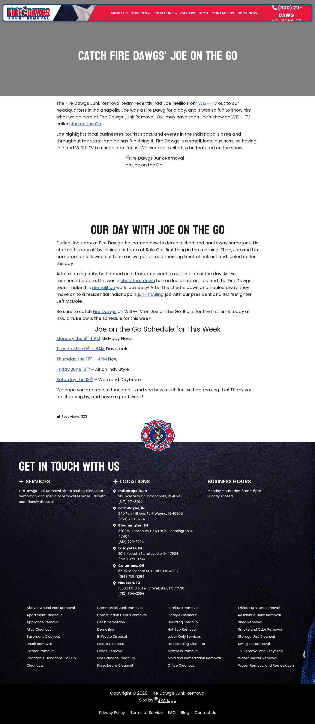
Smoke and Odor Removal (260, 629)
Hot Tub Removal (182, 629)
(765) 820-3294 (131, 559)
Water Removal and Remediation (266, 665)
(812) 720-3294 (131, 541)
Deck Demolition (111, 622)
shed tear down (138, 281)
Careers (187, 13)
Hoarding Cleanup (183, 622)
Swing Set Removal (254, 643)
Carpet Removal (40, 651)
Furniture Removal (183, 607)
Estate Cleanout (110, 643)
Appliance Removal (43, 622)
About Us (119, 13)
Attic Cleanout (39, 629)
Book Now (247, 13)
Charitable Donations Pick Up (51, 658)
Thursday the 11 (72, 359)
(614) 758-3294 (131, 576)
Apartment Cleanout (44, 615)
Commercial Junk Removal (119, 607)
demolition (103, 287)
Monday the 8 (71, 338)
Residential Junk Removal (259, 615)
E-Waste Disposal (112, 636)
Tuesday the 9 (71, 349)
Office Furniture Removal (259, 607)
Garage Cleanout (182, 615)
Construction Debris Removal (122, 615)
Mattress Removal (183, 651)
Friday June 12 (71, 369)
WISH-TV (207, 103)
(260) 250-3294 (131, 519)
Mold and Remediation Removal (194, 658)
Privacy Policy (112, 712)
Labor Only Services (184, 636)
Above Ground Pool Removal (51, 607)
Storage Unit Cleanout (256, 636)
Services (139, 13)
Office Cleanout (181, 665)
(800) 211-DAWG (289, 11)
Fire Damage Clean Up (116, 658)
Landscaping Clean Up (186, 643)
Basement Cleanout (43, 636)
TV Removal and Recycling (260, 651)
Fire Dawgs (105, 311)
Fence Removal (110, 651)
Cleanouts (35, 665)
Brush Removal (39, 643)
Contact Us (223, 13)
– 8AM (97, 349)
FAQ (172, 712)
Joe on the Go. (86, 124)
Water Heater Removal (257, 658)
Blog (203, 13)
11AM (95, 338)
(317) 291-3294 (130, 501)
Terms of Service (146, 712)
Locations (164, 13)
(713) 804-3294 (131, 593)
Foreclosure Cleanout (115, 665)
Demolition (106, 629)
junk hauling (150, 294)
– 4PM (99, 359)
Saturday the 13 (73, 380)
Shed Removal (250, 622)
